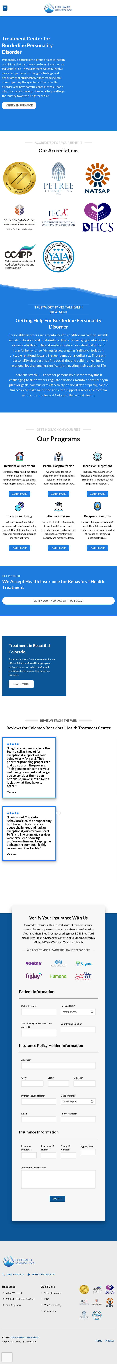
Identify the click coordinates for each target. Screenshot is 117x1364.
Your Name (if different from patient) (36, 1025)
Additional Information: (33, 1167)
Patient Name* (28, 1006)
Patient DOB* (68, 1006)
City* (24, 1077)
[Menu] (5, 8)
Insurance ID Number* (47, 1148)
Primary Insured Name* (33, 1095)
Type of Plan (87, 1146)
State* (51, 1077)
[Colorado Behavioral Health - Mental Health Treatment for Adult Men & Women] (58, 8)
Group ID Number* (65, 1148)
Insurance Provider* (26, 1148)
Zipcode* (78, 1077)
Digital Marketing (11, 1341)
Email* (24, 1113)
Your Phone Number (71, 1024)
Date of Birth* (68, 1095)
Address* (26, 1060)
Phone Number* (69, 1113)
